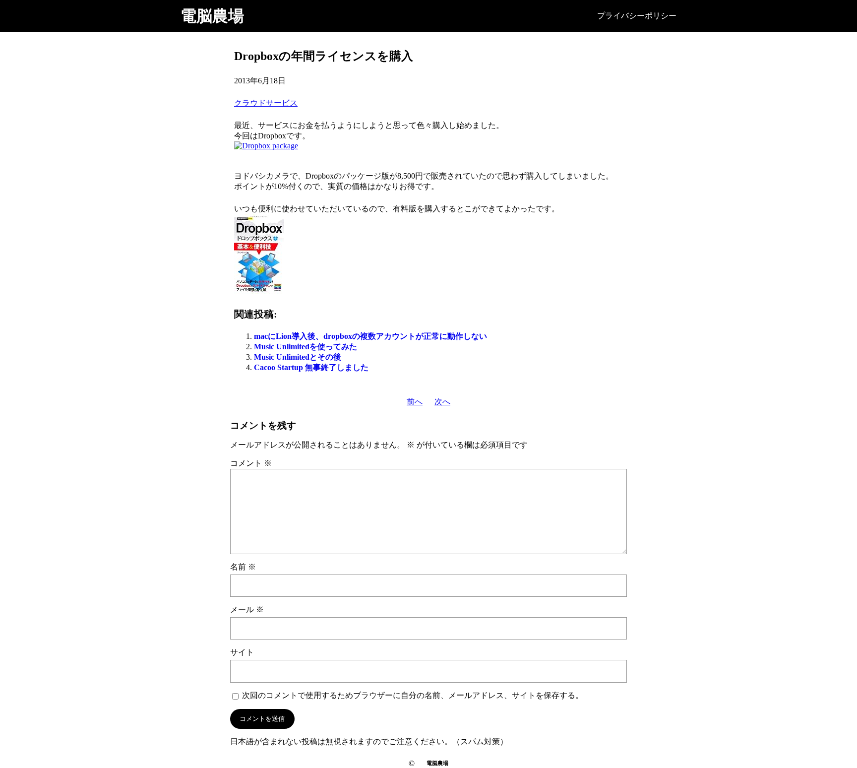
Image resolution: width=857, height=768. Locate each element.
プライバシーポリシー (636, 15)
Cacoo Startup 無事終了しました (311, 367)
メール (247, 609)
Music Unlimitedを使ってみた (305, 346)
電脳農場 (212, 16)
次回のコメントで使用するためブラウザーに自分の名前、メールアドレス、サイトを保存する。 (412, 695)
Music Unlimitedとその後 (297, 357)
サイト (242, 652)
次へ (442, 401)
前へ (415, 401)
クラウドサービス (266, 103)
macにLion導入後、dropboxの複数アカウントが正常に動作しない (370, 336)
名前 (243, 567)
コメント (251, 463)
